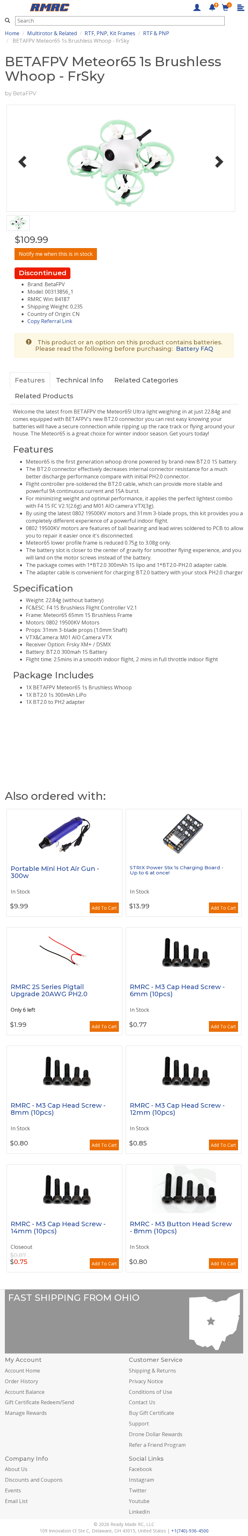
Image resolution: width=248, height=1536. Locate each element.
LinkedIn (139, 1511)
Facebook (140, 1469)
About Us (16, 1469)
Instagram (141, 1479)
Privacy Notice (146, 1381)
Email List (16, 1501)
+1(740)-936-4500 (190, 1531)
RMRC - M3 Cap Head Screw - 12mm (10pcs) (177, 1109)
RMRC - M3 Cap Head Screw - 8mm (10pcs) (58, 1109)
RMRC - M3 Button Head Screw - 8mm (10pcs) (181, 1227)
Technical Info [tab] (79, 380)
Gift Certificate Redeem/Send (39, 1402)
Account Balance (25, 1391)
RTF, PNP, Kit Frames (110, 33)
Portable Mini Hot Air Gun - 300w (55, 872)
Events (13, 1490)
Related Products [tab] (44, 396)
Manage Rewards (26, 1412)
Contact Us (142, 1402)
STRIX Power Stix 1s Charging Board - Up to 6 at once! (176, 870)
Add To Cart (104, 908)
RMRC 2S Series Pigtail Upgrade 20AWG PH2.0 (49, 990)
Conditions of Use (150, 1391)
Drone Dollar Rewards (155, 1434)
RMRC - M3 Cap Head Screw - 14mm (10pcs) (58, 1227)
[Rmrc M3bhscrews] (183, 1189)
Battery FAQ (194, 348)
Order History (21, 1381)
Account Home (22, 1370)
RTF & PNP (156, 33)
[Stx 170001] (183, 833)
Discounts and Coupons (34, 1479)
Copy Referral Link (49, 321)
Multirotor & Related (52, 33)
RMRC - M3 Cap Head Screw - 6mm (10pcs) (177, 990)
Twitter (138, 1490)
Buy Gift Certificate (151, 1412)
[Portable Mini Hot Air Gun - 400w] (64, 833)
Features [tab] (30, 380)
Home (12, 33)
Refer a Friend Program (157, 1444)
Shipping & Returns (152, 1370)
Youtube (139, 1501)
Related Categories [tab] (146, 380)
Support (139, 1423)
